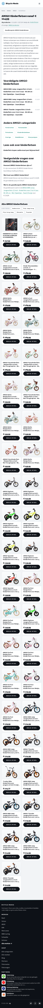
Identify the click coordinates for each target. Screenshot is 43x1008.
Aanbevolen (16, 208)
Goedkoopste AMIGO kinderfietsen (16, 30)
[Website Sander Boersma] (9, 1003)
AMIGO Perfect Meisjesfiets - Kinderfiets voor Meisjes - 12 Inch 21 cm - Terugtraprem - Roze (11, 720)
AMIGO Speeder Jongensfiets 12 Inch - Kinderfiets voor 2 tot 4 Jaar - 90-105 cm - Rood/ (11, 591)
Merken (9, 11)
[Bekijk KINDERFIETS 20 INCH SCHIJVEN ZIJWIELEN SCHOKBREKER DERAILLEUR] (11, 224)
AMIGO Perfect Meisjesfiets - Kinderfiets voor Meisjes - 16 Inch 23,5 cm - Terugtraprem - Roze (31, 591)
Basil (3, 918)
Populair (29, 212)
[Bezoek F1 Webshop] (4, 982)
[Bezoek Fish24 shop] (4, 976)
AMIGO (14, 11)
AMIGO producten (13, 25)
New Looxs (5, 931)
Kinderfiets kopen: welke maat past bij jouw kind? (22, 150)
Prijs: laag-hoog (28, 208)
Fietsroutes (6, 964)
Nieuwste (20, 212)
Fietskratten (9, 127)
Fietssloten (9, 132)
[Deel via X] (31, 1003)
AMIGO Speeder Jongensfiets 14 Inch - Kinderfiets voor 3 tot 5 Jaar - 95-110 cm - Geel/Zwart (31, 527)
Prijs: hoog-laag (8, 212)
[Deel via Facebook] (35, 1003)
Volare (4, 921)
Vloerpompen (32, 137)
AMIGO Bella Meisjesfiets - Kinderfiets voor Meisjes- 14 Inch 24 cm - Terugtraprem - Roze (11, 334)
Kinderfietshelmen (23, 132)
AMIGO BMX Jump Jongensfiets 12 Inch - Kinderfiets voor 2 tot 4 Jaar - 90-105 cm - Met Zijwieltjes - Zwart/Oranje (18, 91)
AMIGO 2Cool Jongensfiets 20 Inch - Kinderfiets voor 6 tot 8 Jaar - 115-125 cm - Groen (11, 269)
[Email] (39, 1003)
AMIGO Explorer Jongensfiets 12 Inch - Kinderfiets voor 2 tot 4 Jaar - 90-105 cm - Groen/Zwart (31, 624)
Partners (5, 961)
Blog (3, 958)
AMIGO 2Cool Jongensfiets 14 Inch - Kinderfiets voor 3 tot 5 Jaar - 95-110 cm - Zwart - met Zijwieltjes (31, 301)
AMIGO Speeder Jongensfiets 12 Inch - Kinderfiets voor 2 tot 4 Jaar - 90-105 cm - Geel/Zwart (11, 559)
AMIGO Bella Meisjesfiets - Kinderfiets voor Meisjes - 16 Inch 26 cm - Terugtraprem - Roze (31, 463)
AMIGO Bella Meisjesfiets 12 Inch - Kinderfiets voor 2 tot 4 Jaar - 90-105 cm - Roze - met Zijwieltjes (11, 398)
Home (3, 11)
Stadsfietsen (19, 137)
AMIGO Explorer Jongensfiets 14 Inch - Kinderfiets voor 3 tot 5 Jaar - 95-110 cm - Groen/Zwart (10, 527)
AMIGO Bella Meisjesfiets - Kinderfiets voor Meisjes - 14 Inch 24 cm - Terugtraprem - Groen (31, 334)
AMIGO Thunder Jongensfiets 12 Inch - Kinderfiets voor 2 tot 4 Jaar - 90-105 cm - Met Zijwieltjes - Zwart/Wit (18, 112)
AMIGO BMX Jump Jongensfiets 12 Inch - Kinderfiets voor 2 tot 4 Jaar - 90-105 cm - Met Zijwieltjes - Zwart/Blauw (18, 101)
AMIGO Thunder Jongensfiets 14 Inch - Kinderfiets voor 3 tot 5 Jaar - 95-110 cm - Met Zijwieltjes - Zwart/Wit (31, 817)
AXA (3, 928)
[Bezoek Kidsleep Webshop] (4, 988)
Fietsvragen (6, 967)
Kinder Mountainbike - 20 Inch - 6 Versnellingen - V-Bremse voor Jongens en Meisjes (31, 269)
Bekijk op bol (11, 244)
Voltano (4, 940)
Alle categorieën (7, 952)
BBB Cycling (6, 934)
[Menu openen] (39, 4)
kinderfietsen (34, 22)
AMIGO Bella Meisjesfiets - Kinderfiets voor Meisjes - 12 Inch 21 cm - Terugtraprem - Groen (11, 430)
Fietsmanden (22, 127)
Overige (8, 137)
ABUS (3, 924)
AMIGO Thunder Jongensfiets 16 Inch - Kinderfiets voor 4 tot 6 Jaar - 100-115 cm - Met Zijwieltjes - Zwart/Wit (31, 752)
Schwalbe (5, 937)
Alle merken (6, 955)
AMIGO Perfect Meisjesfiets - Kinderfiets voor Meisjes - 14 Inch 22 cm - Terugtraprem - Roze (11, 656)
